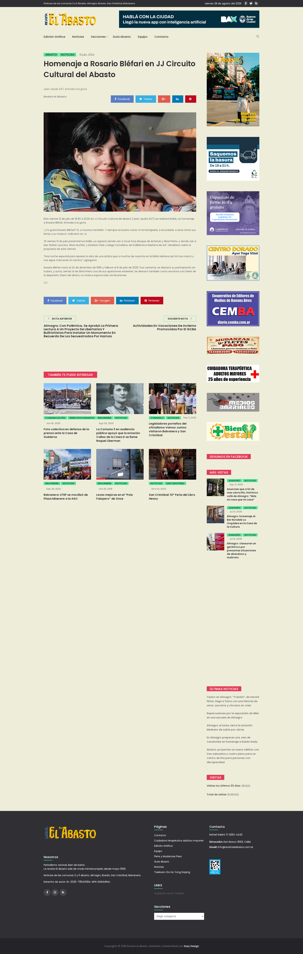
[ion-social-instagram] (55, 892)
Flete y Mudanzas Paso (168, 856)
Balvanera (104, 417)
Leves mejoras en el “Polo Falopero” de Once (114, 497)
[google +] (164, 98)
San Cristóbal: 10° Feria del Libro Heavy (172, 497)
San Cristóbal (175, 483)
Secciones (98, 37)
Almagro (234, 480)
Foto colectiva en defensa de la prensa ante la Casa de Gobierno (66, 433)
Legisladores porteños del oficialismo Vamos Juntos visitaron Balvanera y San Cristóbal (167, 429)
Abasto (51, 54)
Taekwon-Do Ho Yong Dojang (172, 872)
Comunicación (55, 417)
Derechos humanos (81, 417)
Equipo (142, 37)
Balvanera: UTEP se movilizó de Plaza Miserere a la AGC (66, 497)
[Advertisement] (233, 623)
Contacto (161, 37)
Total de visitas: (217, 794)
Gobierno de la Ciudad (168, 893)
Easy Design (191, 946)
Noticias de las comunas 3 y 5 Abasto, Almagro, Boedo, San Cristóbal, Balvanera (89, 3)
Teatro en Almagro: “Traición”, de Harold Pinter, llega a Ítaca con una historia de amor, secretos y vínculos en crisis (233, 701)
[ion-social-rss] (256, 3)
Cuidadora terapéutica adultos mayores (179, 840)
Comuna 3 (157, 417)
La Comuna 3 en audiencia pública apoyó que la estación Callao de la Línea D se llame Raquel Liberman (118, 435)
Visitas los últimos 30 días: (224, 785)
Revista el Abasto (55, 96)
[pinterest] (190, 98)
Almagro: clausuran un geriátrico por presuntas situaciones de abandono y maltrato (241, 550)
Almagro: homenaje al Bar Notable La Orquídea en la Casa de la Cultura (242, 522)
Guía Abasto (122, 37)
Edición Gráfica (54, 37)
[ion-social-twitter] (251, 3)
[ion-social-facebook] (246, 3)
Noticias (78, 37)
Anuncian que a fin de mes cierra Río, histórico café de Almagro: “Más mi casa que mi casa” (242, 494)
